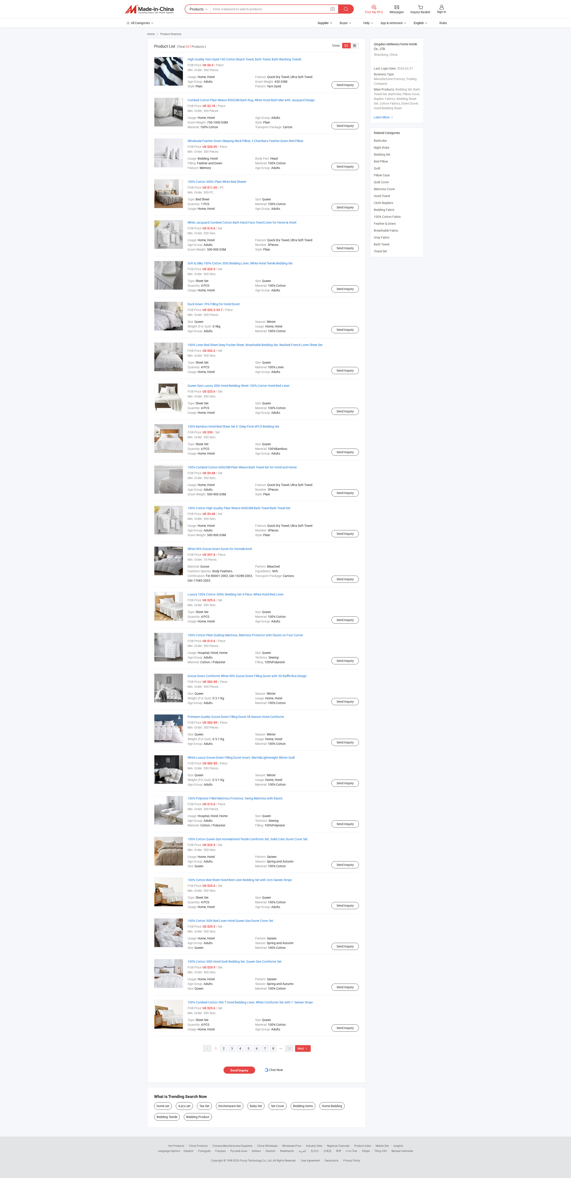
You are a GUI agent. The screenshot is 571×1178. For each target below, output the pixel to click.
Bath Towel (381, 244)
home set (163, 1106)
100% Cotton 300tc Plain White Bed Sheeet (217, 181)
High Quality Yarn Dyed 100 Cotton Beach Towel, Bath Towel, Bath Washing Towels (244, 59)
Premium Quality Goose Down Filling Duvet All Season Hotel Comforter (236, 717)
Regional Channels (338, 1145)
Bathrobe (380, 140)
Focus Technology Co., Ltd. (256, 1160)
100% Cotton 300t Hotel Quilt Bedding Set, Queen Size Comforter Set (234, 961)
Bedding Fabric (384, 210)
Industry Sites (314, 1145)
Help (366, 23)
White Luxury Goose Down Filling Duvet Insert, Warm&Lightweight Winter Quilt (241, 757)
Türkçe (366, 1151)
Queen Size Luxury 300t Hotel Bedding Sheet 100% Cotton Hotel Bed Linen (239, 385)
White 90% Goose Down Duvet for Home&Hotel (220, 549)
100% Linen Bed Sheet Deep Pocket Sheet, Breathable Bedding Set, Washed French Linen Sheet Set (255, 345)
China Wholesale (267, 1145)
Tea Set (204, 1106)
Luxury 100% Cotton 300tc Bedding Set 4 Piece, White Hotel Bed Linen (235, 594)
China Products (198, 1145)
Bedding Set (382, 154)
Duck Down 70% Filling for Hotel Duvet (214, 304)
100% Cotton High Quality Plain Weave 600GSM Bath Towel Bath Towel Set (239, 508)
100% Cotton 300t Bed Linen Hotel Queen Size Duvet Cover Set (230, 921)
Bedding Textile (167, 1117)
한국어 (315, 1151)
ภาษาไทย (351, 1151)
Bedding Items (303, 1106)
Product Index (362, 1145)
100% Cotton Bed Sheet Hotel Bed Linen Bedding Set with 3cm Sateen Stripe (240, 880)
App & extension (392, 23)
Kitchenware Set (229, 1106)
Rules (443, 23)
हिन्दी (338, 1151)
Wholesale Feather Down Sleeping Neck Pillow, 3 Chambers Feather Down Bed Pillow (245, 141)
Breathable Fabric (386, 230)
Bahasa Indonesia (402, 1151)
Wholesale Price (291, 1145)
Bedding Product (197, 1117)
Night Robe (381, 147)
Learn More (384, 117)
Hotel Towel (382, 196)
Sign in (441, 12)
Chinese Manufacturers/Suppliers (232, 1145)
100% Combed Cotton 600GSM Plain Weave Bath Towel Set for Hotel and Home (242, 467)
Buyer (344, 23)
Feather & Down (385, 223)
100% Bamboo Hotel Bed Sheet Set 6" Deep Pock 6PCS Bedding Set (233, 426)
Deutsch (270, 1151)
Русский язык (238, 1151)
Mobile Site (382, 1145)
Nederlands (287, 1151)
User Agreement (310, 1160)
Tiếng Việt (380, 1151)
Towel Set (380, 251)
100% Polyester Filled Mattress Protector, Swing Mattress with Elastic (235, 798)
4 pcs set (184, 1106)
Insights (398, 1145)
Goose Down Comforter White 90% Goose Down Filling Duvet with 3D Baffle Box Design (247, 676)
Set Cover (277, 1106)
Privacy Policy (351, 1160)
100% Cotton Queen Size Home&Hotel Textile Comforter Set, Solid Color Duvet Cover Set (248, 839)
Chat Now (276, 1070)
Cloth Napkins (383, 203)
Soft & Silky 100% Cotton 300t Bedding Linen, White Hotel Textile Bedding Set (240, 263)
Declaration (332, 1160)
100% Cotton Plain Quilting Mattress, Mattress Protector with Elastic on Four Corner (245, 635)
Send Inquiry (345, 85)
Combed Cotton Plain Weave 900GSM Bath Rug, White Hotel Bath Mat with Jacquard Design (251, 100)
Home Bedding (332, 1106)
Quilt (377, 168)
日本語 (327, 1151)
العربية (302, 1151)
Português (204, 1151)
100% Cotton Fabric (387, 216)
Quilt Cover (381, 182)
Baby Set (256, 1106)
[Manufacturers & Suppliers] (149, 9)
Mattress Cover (384, 189)
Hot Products (176, 1145)
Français (220, 1151)
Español (188, 1151)
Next (303, 1048)
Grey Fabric (382, 237)
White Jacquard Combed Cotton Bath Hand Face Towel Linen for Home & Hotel (242, 222)
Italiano (256, 1151)
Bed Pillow (381, 161)
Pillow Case (382, 175)
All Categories (140, 23)
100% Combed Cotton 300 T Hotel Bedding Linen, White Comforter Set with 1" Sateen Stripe (250, 1002)
